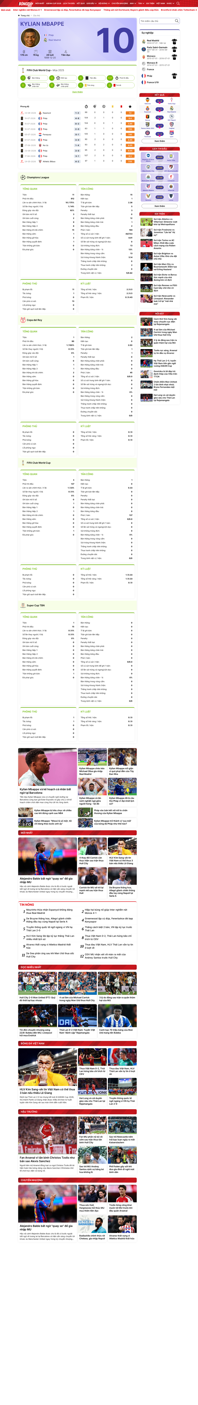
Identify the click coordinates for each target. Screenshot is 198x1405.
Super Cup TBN (36, 605)
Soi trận (150, 3)
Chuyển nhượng (120, 3)
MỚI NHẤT (39, 3)
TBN (140, 3)
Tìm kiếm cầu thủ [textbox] (149, 21)
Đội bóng (103, 3)
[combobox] (159, 21)
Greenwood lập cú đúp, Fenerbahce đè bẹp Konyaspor (34, 10)
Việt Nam (160, 3)
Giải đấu (90, 3)
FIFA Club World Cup (39, 462)
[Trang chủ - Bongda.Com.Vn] (25, 3)
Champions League (38, 177)
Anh (132, 3)
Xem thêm (159, 141)
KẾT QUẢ (81, 3)
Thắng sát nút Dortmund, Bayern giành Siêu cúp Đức (93, 10)
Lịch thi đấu (69, 3)
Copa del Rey (34, 320)
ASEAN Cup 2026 (53, 3)
